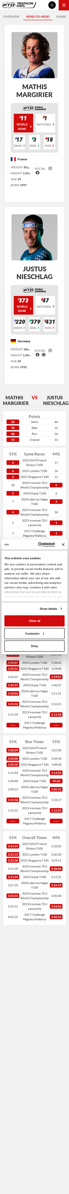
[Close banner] (63, 544)
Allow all (34, 620)
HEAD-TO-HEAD (37, 16)
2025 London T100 (34, 471)
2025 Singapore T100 (35, 477)
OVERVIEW (11, 16)
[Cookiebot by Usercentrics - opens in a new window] (40, 544)
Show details (48, 608)
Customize (32, 633)
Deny (34, 646)
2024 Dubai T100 (34, 493)
